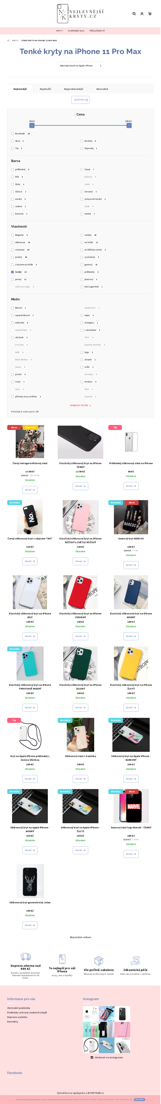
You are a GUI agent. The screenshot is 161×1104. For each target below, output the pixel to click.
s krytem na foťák (26, 264)
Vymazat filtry (79, 405)
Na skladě (22, 133)
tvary (20, 381)
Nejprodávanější (73, 89)
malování (21, 322)
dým (89, 389)
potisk (20, 374)
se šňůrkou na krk (95, 249)
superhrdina (23, 330)
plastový (91, 279)
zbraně (90, 359)
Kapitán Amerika (95, 344)
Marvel (20, 307)
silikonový (22, 242)
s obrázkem (92, 330)
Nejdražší (45, 89)
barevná (21, 213)
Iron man (21, 344)
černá (89, 169)
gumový (91, 264)
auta (19, 389)
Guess (20, 367)
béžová (90, 176)
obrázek (21, 337)
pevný (20, 279)
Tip (18, 148)
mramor (90, 381)
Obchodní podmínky (18, 1008)
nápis (89, 315)
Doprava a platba (17, 1017)
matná (90, 213)
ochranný (22, 249)
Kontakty (12, 1021)
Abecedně (102, 89)
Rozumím (140, 1099)
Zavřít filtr (79, 99)
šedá (89, 206)
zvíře (89, 367)
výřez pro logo (24, 286)
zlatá (89, 184)
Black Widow (23, 359)
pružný (21, 257)
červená (91, 191)
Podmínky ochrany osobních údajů (27, 1012)
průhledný (91, 272)
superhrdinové (24, 315)
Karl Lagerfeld (94, 286)
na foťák (91, 242)
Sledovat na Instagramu (109, 1057)
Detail (28, 490)
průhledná (22, 169)
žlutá (19, 184)
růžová (20, 191)
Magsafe (21, 235)
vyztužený (92, 257)
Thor (89, 337)
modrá (20, 199)
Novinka (90, 141)
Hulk (19, 352)
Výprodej (91, 148)
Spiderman (92, 307)
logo (89, 352)
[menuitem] (59, 30)
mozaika (91, 374)
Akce (19, 141)
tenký (20, 272)
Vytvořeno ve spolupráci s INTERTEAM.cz (80, 1093)
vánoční (90, 396)
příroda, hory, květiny (28, 396)
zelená (20, 206)
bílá (19, 176)
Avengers (91, 322)
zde (130, 1099)
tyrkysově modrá (95, 199)
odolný (90, 235)
